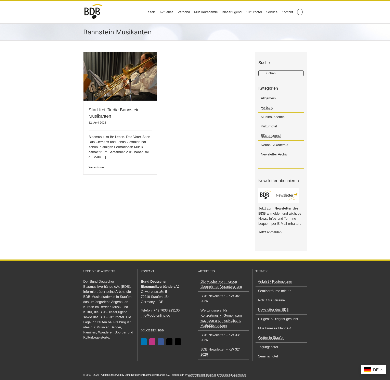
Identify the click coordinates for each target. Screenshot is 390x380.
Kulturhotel (269, 126)
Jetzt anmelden (270, 232)
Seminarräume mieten (274, 291)
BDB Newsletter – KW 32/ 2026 (220, 351)
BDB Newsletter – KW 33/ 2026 (220, 337)
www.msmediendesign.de (202, 374)
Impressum (224, 374)
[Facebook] (161, 341)
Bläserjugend (271, 136)
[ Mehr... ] (98, 157)
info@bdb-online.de (155, 315)
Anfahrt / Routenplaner (275, 281)
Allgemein (268, 98)
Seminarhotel (268, 356)
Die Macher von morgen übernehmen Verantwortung (221, 284)
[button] (300, 12)
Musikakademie (273, 117)
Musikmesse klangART (275, 328)
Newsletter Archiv (274, 154)
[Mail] (169, 341)
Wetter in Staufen (271, 338)
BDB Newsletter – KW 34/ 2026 (220, 298)
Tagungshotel (268, 347)
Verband (267, 108)
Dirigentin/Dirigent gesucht (278, 319)
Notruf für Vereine (271, 300)
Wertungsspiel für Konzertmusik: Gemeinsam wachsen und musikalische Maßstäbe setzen (221, 318)
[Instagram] (152, 341)
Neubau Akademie (274, 145)
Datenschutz (239, 374)
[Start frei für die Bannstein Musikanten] (120, 76)
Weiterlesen (96, 167)
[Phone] (178, 341)
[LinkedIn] (144, 341)
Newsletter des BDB (273, 310)
